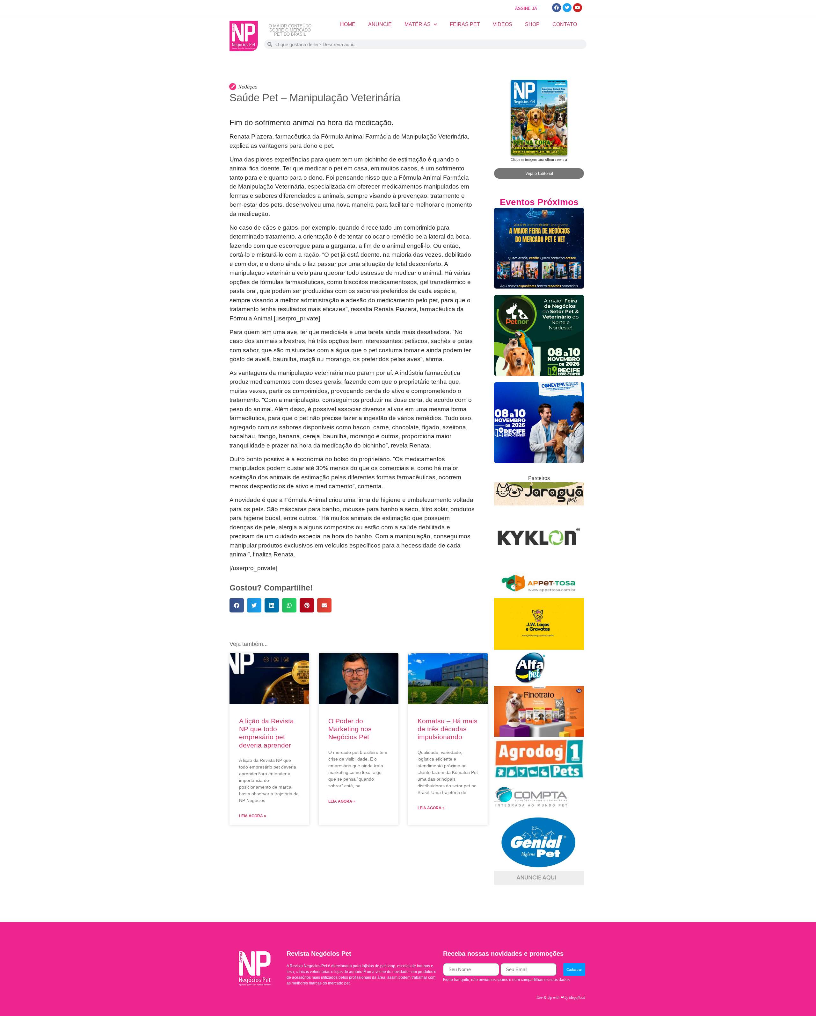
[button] (236, 605)
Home (347, 24)
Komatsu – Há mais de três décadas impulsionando (447, 729)
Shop (532, 24)
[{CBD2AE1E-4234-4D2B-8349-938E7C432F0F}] (539, 503)
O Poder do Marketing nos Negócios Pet (350, 729)
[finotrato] (539, 735)
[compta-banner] (530, 811)
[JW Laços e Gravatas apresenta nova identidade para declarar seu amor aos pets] (539, 648)
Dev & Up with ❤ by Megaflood (560, 997)
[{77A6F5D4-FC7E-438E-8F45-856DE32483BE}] (539, 594)
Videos (502, 24)
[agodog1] (539, 777)
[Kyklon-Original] (539, 566)
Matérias (417, 24)
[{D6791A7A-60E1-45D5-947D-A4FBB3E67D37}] (539, 866)
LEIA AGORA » (252, 816)
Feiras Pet (465, 24)
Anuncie (380, 24)
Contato (564, 24)
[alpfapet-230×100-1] (530, 682)
